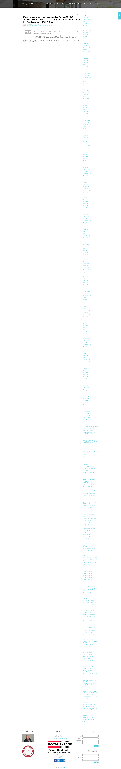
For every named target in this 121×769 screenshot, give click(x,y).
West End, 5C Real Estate (88, 689)
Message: (78, 740)
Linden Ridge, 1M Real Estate (89, 518)
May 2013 (85, 353)
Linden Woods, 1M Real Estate (89, 520)
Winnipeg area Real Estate (88, 717)
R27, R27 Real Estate (87, 577)
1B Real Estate (86, 392)
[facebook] (55, 760)
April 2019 (85, 205)
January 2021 (86, 167)
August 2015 (86, 297)
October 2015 (86, 293)
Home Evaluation (69, 3)
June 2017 (85, 250)
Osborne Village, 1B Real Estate (90, 557)
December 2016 (86, 263)
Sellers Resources (87, 625)
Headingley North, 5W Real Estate (90, 509)
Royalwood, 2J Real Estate (89, 614)
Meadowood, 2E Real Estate (89, 528)
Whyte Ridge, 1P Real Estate (89, 706)
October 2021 (86, 148)
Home (47, 3)
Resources (85, 581)
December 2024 (86, 71)
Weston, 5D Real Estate (88, 698)
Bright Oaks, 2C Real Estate (89, 430)
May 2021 (85, 158)
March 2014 (85, 331)
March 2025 (85, 64)
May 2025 (85, 60)
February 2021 (86, 165)
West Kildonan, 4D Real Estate (89, 694)
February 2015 (86, 310)
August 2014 (86, 321)
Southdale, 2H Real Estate (88, 637)
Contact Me (84, 3)
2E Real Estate (86, 396)
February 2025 (86, 66)
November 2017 (86, 242)
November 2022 (86, 120)
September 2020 (87, 173)
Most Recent (86, 32)
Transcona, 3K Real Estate (88, 678)
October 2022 (86, 122)
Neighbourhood (86, 534)
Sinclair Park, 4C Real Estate (89, 630)
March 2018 (85, 233)
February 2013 (86, 359)
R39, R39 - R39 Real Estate (89, 579)
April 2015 (85, 306)
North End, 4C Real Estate (89, 543)
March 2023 (85, 113)
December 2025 (86, 51)
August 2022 (86, 126)
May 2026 (85, 41)
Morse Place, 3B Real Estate (89, 530)
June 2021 (85, 156)
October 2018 (86, 218)
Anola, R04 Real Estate (88, 424)
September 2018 (87, 220)
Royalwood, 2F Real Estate (89, 612)
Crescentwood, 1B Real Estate (89, 458)
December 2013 (86, 338)
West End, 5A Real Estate (88, 686)
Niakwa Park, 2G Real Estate (89, 536)
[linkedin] (61, 760)
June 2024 (85, 83)
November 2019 (86, 190)
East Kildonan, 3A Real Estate (89, 474)
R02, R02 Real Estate (87, 566)
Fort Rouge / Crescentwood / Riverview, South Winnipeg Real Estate (39, 25)
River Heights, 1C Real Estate (89, 592)
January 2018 (86, 237)
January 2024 (86, 92)
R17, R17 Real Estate (87, 575)
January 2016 (86, 286)
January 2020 (86, 186)
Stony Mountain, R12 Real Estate (90, 673)
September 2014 (87, 319)
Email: (79, 738)
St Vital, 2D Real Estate (88, 654)
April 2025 (85, 62)
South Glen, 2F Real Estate (89, 632)
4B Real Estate (86, 411)
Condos (85, 456)
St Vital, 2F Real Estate (88, 658)
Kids (84, 516)
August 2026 (86, 34)
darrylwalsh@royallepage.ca (60, 738)
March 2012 (85, 378)
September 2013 (87, 344)
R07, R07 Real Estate (87, 571)
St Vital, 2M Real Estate (88, 660)
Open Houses (86, 23)
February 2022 (86, 139)
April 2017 (85, 254)
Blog (79, 3)
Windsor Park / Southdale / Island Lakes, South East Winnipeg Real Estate (90, 709)
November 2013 (86, 340)
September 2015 (87, 295)
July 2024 (85, 81)
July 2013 (85, 348)
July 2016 (85, 274)
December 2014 (86, 312)
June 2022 (85, 130)
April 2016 (85, 280)
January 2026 (86, 49)
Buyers (84, 444)
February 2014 (86, 333)
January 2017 (86, 261)
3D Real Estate (86, 404)
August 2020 (86, 175)
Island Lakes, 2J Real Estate (89, 514)
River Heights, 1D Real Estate (89, 594)
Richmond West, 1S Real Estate (90, 584)
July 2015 (85, 299)
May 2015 (85, 304)
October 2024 (86, 75)
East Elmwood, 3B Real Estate (89, 472)
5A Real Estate (86, 413)
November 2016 (86, 265)
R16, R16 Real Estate (87, 573)
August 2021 (86, 152)
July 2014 (85, 323)
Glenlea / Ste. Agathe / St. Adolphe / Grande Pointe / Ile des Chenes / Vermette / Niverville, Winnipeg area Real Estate (90, 501)
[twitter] (58, 760)
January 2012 (86, 383)
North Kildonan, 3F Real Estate (89, 548)
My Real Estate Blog (87, 19)
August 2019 (86, 197)
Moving (84, 532)
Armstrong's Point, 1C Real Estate (90, 426)
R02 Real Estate (86, 564)
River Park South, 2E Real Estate (90, 600)
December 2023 (86, 94)
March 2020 (85, 184)
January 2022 (86, 141)
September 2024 (87, 77)
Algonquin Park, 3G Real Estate (89, 421)
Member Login (92, 3)
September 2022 (87, 124)
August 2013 (86, 346)
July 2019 (85, 199)
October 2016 (86, 267)
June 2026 (85, 38)
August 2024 (86, 79)
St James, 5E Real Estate (88, 646)
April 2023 (85, 111)
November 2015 (86, 291)
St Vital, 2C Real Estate (88, 652)
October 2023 (86, 98)
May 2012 (85, 374)
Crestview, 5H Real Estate (89, 466)
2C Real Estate (86, 394)
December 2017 (86, 239)
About (75, 3)
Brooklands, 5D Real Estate (89, 435)
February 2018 (86, 235)
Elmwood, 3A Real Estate (88, 486)
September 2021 (87, 150)
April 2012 (85, 376)
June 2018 (85, 227)
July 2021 (85, 154)
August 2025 (86, 58)
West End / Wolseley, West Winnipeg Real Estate (89, 684)
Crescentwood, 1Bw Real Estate (90, 460)
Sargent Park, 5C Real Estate (89, 618)
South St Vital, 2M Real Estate (89, 634)
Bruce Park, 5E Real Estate (89, 438)
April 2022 (85, 135)
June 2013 (85, 351)
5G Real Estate (86, 419)
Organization (86, 555)
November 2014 (86, 314)
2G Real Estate (86, 400)
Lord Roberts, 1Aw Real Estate (89, 522)
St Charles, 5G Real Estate (88, 644)
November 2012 (86, 361)
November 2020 (86, 169)
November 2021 (86, 145)
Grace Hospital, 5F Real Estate (89, 505)
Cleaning (85, 454)
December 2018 (86, 214)
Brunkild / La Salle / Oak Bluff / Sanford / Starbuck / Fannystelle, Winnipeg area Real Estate (90, 441)
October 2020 (86, 171)
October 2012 (86, 363)
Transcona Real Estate (88, 676)
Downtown (85, 470)
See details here (37, 30)
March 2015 (85, 308)
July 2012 (85, 370)
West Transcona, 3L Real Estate (90, 696)
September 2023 (87, 100)
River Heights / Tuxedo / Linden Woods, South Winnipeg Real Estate (90, 589)
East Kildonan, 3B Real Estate (89, 477)
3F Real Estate (86, 406)
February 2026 (86, 47)
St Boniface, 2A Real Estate (89, 639)
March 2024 (85, 88)
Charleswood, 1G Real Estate (89, 449)
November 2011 (86, 387)
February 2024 (86, 90)
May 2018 (85, 229)
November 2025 (86, 53)
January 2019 (86, 212)
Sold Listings (85, 27)
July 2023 (85, 105)
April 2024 (85, 86)
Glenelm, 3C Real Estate (88, 497)
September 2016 (87, 269)
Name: (79, 736)
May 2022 (85, 133)
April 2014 (85, 329)
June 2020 (85, 180)
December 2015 (86, 289)
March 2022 (85, 137)
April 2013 (85, 355)
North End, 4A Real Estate (88, 538)
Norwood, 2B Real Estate (88, 550)
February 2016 (86, 284)
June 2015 (85, 301)
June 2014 (85, 325)
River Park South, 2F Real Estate (90, 602)
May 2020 (85, 182)
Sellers (84, 623)
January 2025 (86, 68)
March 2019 (85, 207)
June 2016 (85, 276)
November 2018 (86, 216)
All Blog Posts (86, 17)
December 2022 (86, 118)
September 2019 (87, 195)
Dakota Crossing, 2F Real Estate (90, 468)
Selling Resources (87, 25)
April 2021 (85, 160)
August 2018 (86, 222)
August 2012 (86, 368)
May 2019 (85, 203)
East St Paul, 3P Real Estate (89, 484)
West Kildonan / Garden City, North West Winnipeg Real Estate (90, 692)
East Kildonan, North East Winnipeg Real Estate (88, 482)
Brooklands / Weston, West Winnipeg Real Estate (89, 433)
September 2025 (87, 56)
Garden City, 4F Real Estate (89, 495)
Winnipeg (85, 715)
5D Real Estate (86, 417)
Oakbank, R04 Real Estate (88, 552)
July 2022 (85, 128)
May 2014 (85, 327)
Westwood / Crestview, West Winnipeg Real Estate (89, 701)
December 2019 (86, 188)
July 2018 (85, 224)
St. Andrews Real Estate (88, 666)
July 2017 (85, 248)
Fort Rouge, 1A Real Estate (89, 493)
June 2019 (85, 201)
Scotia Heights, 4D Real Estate (89, 620)
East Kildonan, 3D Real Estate (89, 479)
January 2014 (86, 336)
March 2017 (85, 257)
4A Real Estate (86, 409)
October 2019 (86, 192)
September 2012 (87, 366)
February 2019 (86, 209)
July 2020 (85, 177)
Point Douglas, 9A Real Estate (89, 562)
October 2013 (86, 342)
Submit (96, 746)
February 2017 (86, 259)
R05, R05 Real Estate (87, 569)
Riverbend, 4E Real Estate (88, 608)
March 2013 (85, 357)
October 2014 (86, 316)
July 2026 (85, 36)
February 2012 (86, 381)
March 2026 (85, 45)
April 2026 (85, 43)
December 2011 (86, 385)
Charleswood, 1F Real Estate (89, 446)
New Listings (86, 21)
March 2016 (85, 282)
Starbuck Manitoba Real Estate (90, 668)
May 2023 (85, 109)
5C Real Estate (86, 415)
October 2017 (86, 244)
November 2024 (86, 73)
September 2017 (87, 246)
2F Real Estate (86, 398)
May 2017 (85, 252)
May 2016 (85, 278)
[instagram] (64, 760)
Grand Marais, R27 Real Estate (89, 507)
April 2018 (85, 231)
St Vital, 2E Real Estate (88, 656)
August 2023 (86, 103)
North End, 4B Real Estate (89, 541)
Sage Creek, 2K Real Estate (89, 616)
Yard (84, 721)
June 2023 (85, 107)
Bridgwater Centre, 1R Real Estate (90, 428)
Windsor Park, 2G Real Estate (89, 713)
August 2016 (86, 271)
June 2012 (85, 372)
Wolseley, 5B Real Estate (88, 719)
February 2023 (86, 115)
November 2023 (86, 96)
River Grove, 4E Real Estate (89, 586)
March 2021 (85, 162)
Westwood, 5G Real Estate (89, 704)
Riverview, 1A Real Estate (88, 610)
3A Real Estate (86, 402)
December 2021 (86, 143)
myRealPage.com (62, 767)
